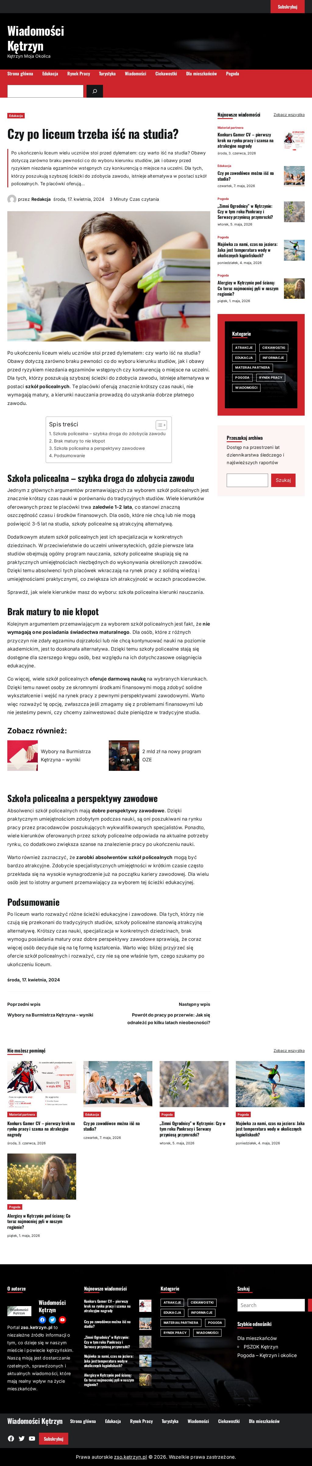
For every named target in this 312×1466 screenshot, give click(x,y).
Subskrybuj (53, 1438)
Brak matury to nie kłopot (79, 440)
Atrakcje (244, 347)
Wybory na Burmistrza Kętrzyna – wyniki (50, 1014)
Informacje (273, 357)
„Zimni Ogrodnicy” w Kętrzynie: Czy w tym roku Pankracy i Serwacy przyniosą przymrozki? (245, 211)
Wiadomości (246, 387)
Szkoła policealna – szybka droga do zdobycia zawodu (109, 433)
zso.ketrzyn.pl (130, 1457)
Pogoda (223, 198)
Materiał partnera (230, 127)
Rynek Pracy (270, 377)
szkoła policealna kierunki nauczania (161, 592)
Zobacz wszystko (289, 114)
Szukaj (283, 480)
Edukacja (16, 115)
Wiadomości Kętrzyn (35, 37)
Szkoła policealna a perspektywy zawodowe (99, 448)
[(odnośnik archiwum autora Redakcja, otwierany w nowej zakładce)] (11, 202)
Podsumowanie (69, 455)
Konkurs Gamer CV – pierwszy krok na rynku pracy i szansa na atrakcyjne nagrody (246, 140)
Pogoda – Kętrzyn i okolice (267, 1355)
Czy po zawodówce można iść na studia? (246, 176)
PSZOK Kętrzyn (261, 1347)
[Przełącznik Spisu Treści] (158, 425)
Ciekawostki (273, 347)
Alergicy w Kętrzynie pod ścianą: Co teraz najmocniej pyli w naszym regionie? (248, 288)
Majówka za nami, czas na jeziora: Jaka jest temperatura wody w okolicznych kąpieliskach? (247, 249)
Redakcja (41, 199)
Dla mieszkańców (257, 1338)
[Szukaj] (95, 91)
